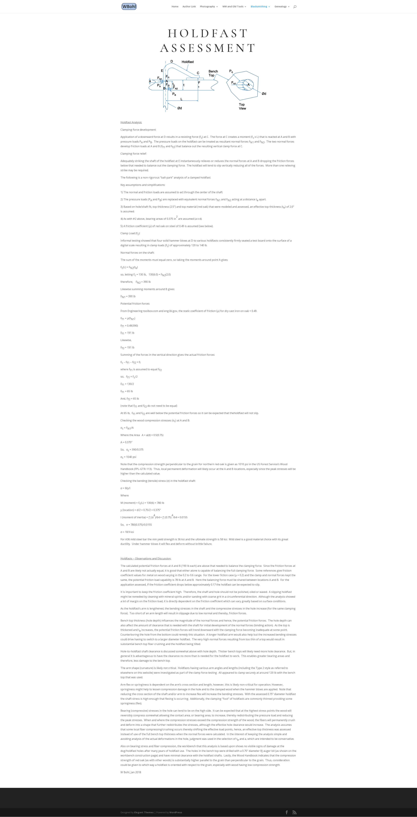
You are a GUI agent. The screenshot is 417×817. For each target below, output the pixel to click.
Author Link (189, 6)
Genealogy (281, 6)
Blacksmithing (259, 6)
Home (175, 6)
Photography (207, 6)
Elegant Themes (144, 812)
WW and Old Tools (233, 6)
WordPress (175, 812)
